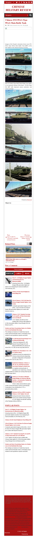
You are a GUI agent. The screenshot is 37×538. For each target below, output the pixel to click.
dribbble (29, 2)
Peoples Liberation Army (14, 25)
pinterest (31, 2)
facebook (19, 2)
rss (24, 2)
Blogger (30, 534)
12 (5, 262)
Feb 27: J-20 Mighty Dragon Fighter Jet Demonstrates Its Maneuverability (21, 279)
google (21, 2)
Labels (18, 273)
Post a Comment (18, 269)
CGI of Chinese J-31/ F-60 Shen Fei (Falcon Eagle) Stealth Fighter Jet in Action (21, 302)
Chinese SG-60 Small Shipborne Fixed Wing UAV (18, 420)
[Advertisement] (19, 219)
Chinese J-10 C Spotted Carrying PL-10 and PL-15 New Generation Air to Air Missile (21, 316)
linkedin (26, 2)
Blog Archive (27, 273)
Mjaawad (29, 200)
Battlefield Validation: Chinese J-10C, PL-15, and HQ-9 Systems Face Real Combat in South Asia (21, 364)
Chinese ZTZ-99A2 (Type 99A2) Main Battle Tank (16, 21)
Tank (21, 25)
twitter (16, 2)
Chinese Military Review (18, 8)
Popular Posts (9, 273)
